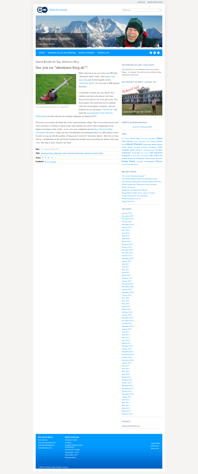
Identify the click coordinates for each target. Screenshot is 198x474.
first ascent (144, 153)
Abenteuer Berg (47, 153)
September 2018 (128, 224)
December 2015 (127, 317)
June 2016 (125, 300)
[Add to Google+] (48, 158)
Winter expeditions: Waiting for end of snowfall (139, 184)
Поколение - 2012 (72, 452)
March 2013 (126, 411)
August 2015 (126, 329)
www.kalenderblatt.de (46, 445)
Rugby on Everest (128, 187)
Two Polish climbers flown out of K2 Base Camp (139, 178)
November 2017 (128, 252)
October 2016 (127, 289)
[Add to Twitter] (45, 158)
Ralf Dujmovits (156, 153)
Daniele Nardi (126, 164)
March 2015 (126, 343)
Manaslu (130, 141)
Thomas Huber (135, 155)
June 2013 (125, 402)
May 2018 (125, 236)
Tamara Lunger (150, 158)
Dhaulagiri (140, 161)
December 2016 (127, 284)
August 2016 (126, 295)
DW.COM (141, 2)
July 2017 (125, 264)
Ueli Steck (158, 150)
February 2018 (127, 244)
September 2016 (128, 292)
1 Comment (51, 162)
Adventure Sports (54, 38)
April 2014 (126, 374)
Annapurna (152, 147)
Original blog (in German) (62, 53)
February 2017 (127, 278)
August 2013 (126, 397)
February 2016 (127, 312)
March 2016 (126, 309)
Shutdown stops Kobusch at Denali (134, 190)
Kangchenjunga (149, 150)
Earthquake (126, 153)
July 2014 (125, 365)
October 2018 (127, 221)
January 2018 (127, 247)
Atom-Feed (155, 449)
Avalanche (126, 156)
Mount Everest (87, 53)
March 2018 (126, 241)
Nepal (159, 138)
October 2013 (127, 391)
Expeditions (152, 138)
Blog (101, 153)
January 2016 (127, 315)
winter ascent (135, 150)
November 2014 (128, 354)
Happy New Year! (128, 201)
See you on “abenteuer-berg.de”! (133, 176)
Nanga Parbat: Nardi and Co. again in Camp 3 (138, 193)
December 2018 (127, 216)
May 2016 (125, 303)
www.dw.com (43, 440)
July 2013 (125, 399)
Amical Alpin (136, 153)
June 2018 (125, 233)
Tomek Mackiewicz (140, 141)
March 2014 (126, 377)
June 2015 (125, 334)
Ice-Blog (68, 443)
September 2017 (128, 258)
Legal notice (155, 443)
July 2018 (125, 230)
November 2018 (128, 219)
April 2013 (126, 408)
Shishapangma (149, 161)
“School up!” (107, 109)
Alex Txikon (154, 156)
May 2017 (125, 269)
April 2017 (126, 272)
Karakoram (140, 158)
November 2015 (128, 320)
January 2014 (127, 382)
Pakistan (158, 161)
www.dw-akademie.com (46, 443)
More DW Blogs (155, 2)
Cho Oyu (144, 138)
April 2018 (126, 238)
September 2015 (128, 326)
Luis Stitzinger (151, 141)
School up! (103, 53)
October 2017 (127, 255)
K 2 (142, 150)
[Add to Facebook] (150, 53)
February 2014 (127, 380)
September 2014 (128, 360)
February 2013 (127, 414)
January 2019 (127, 213)
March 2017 (126, 275)
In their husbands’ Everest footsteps (134, 195)
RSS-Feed (155, 446)
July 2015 (125, 332)
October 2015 (127, 323)
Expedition (159, 158)
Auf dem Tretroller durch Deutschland (74, 446)
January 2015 (127, 349)
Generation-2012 (71, 455)
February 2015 (127, 346)
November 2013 (128, 388)
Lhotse (127, 138)
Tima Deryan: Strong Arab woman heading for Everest (141, 181)
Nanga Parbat (128, 161)
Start (42, 53)
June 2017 (125, 267)
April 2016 (126, 306)
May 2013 (125, 405)
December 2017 (127, 250)
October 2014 (127, 357)
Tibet (124, 141)
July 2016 (125, 298)
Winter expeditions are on (131, 198)
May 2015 (125, 337)
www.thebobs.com (44, 448)
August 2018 (126, 227)
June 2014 (125, 368)
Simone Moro (135, 139)
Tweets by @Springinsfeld (142, 127)
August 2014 (126, 363)
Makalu (154, 144)
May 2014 (125, 371)
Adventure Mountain (76, 153)
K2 (123, 138)
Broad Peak (145, 155)
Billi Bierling (134, 164)
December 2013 (127, 385)
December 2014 (127, 351)
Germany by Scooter (72, 450)
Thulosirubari (147, 144)
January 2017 (127, 281)
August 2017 (126, 261)
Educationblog (70, 458)
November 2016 (128, 286)
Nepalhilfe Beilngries (141, 147)
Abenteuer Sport (60, 153)
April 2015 (126, 340)
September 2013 (128, 394)
